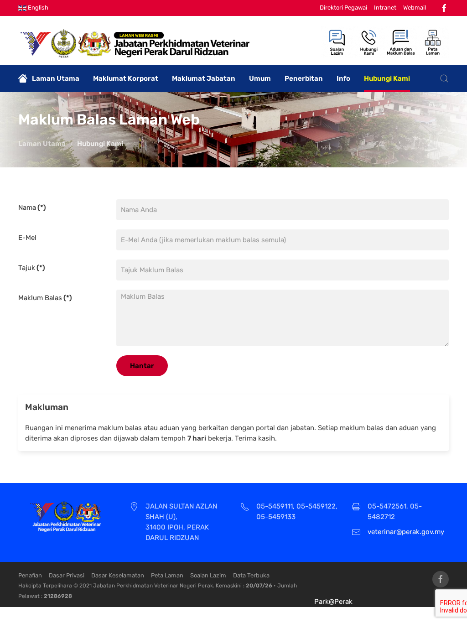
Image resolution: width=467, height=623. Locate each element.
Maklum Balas (45, 298)
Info (343, 78)
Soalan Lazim (208, 575)
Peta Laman (167, 575)
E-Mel (27, 238)
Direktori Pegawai (343, 7)
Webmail (414, 7)
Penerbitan (304, 78)
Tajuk (31, 268)
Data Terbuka (251, 575)
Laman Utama (55, 78)
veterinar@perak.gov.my (406, 532)
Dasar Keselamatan (117, 575)
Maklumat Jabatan (203, 78)
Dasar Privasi (66, 575)
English (37, 7)
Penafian (30, 575)
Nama (32, 207)
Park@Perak (333, 601)
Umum (260, 78)
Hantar (142, 366)
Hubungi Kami (387, 78)
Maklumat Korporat (125, 78)
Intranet (385, 7)
